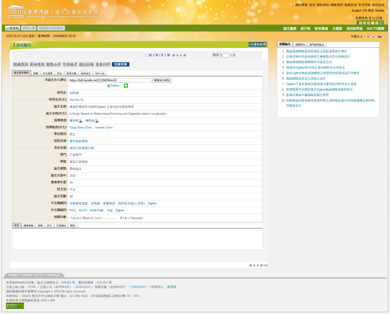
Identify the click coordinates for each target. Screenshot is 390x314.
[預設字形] (379, 36)
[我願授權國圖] (120, 65)
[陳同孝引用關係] (81, 120)
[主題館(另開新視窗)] (337, 30)
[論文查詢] (289, 30)
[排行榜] (305, 30)
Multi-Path (97, 210)
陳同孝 (74, 120)
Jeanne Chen (104, 127)
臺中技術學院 (78, 141)
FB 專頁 (368, 10)
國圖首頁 (350, 5)
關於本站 (323, 5)
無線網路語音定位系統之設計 (306, 78)
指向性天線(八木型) (131, 203)
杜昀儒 (74, 93)
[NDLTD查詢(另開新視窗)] (375, 30)
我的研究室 (53, 275)
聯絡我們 (337, 5)
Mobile (380, 10)
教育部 (171, 287)
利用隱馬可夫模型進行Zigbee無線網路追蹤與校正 (319, 89)
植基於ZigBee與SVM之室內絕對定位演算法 (315, 67)
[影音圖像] (321, 30)
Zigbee (152, 203)
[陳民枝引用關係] (97, 120)
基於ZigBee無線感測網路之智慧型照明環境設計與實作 (323, 73)
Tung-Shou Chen (80, 127)
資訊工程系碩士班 (81, 148)
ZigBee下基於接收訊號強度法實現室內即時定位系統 (321, 84)
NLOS (83, 210)
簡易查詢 (14, 275)
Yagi (109, 210)
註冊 (379, 18)
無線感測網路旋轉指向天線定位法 (309, 62)
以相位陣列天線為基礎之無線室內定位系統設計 (318, 56)
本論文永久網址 (55, 79)
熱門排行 (39, 275)
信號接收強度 (78, 203)
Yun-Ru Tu (76, 99)
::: (294, 5)
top (266, 265)
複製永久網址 (162, 80)
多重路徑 (109, 203)
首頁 (312, 5)
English (357, 10)
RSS (72, 210)
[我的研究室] (354, 30)
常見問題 (364, 5)
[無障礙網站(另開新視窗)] (15, 308)
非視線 (95, 203)
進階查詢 (26, 275)
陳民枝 (90, 120)
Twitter (114, 85)
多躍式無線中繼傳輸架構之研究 (307, 95)
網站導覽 (301, 5)
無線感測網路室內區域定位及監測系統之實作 (316, 51)
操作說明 (378, 5)
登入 (371, 18)
